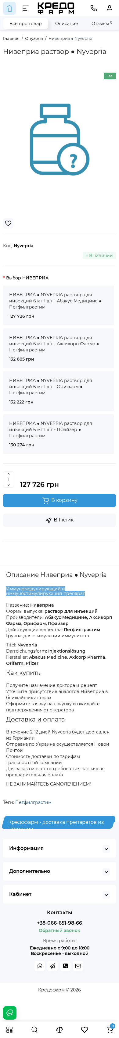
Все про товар (25, 23)
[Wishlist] (8, 223)
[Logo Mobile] (56, 8)
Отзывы (102, 23)
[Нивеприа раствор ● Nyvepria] (59, 139)
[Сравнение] (59, 1029)
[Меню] (25, 8)
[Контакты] (93, 8)
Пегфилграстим (33, 802)
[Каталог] (9, 1029)
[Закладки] (84, 1029)
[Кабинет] (109, 8)
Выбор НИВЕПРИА (27, 278)
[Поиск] (34, 1029)
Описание (66, 23)
